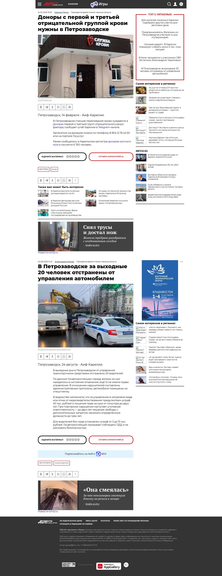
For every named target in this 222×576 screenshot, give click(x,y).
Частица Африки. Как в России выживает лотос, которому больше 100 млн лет (165, 140)
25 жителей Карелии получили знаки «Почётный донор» (113, 202)
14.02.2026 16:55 (45, 12)
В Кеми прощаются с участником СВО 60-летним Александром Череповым (160, 59)
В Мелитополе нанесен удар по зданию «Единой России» (163, 156)
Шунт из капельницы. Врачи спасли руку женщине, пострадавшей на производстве (66, 212)
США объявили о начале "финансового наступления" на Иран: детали (165, 187)
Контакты (105, 521)
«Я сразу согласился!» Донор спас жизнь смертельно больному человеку (115, 193)
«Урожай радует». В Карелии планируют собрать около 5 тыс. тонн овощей (160, 47)
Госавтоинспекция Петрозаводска (54, 349)
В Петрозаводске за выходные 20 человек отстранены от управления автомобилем (160, 71)
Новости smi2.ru (48, 252)
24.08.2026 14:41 (45, 261)
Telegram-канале (108, 127)
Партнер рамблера (86, 565)
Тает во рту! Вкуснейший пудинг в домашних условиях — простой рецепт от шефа (165, 110)
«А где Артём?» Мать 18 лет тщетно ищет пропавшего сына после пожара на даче (165, 359)
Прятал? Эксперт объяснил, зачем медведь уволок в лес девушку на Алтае (165, 349)
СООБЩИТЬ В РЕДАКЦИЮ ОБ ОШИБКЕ (76, 524)
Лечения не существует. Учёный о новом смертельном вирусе (164, 99)
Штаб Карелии (45, 100)
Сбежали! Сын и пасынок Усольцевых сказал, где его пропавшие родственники (166, 120)
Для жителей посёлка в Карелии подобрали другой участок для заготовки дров (160, 23)
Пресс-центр (91, 521)
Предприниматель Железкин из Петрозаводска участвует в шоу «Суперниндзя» (160, 35)
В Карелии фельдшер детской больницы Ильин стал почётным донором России (66, 203)
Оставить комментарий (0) (111, 157)
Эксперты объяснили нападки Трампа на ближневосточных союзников (162, 177)
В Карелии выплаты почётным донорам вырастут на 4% (65, 192)
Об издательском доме (71, 521)
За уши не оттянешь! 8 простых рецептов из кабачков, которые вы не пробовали (166, 90)
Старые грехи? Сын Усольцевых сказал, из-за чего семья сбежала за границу (166, 339)
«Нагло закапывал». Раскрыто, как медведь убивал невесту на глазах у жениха (166, 329)
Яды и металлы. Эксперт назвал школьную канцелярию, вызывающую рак (164, 369)
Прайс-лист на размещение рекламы (131, 521)
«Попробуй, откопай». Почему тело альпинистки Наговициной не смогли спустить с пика (165, 379)
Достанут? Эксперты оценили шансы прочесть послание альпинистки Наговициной (166, 130)
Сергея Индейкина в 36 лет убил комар (163, 166)
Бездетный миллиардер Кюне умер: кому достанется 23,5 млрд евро (165, 196)
